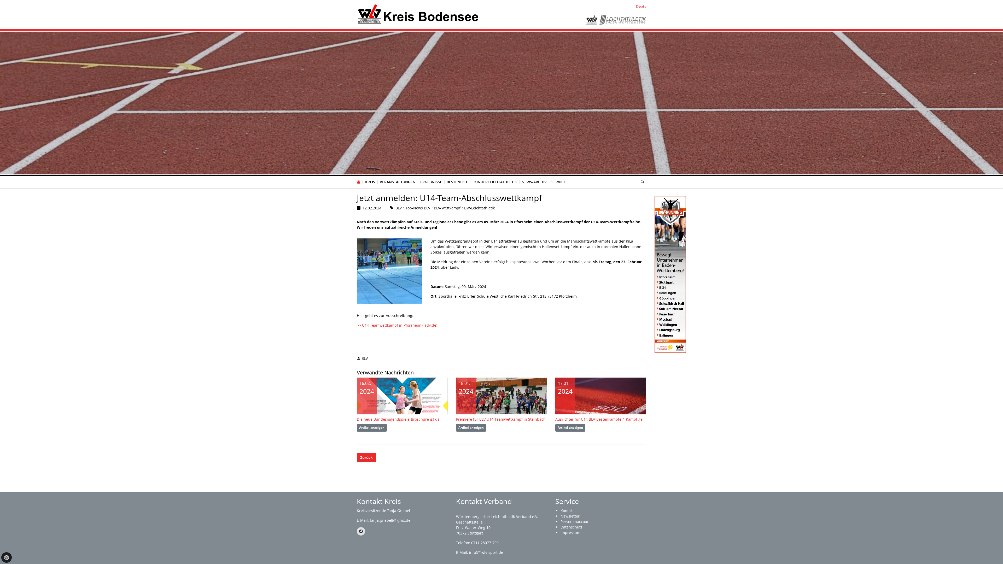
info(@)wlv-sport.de (486, 552)
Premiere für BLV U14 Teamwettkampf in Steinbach (501, 419)
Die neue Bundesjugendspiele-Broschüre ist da (398, 419)
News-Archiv (534, 181)
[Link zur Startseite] (418, 13)
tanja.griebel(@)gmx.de (390, 520)
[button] (370, 177)
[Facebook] (361, 531)
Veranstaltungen (398, 181)
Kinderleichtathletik (495, 181)
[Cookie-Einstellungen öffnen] (6, 557)
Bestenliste (458, 181)
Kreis (370, 181)
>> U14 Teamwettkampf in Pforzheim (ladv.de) (397, 325)
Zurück (366, 457)
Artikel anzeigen (371, 427)
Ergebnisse (431, 181)
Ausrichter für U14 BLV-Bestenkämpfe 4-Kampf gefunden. (600, 419)
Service (558, 181)
